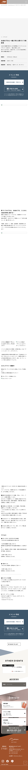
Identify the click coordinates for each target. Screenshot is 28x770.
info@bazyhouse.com (12, 95)
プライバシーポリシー (18, 755)
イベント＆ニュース (11, 5)
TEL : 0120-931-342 (13, 752)
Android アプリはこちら (7, 599)
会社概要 (11, 755)
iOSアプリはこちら (6, 597)
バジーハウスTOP (4, 5)
